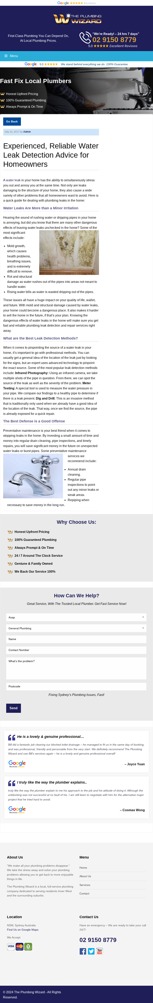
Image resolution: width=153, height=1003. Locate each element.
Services (84, 885)
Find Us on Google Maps (22, 929)
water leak (13, 180)
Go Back (12, 121)
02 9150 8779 (114, 40)
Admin (27, 131)
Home (83, 867)
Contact (84, 893)
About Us (85, 876)
